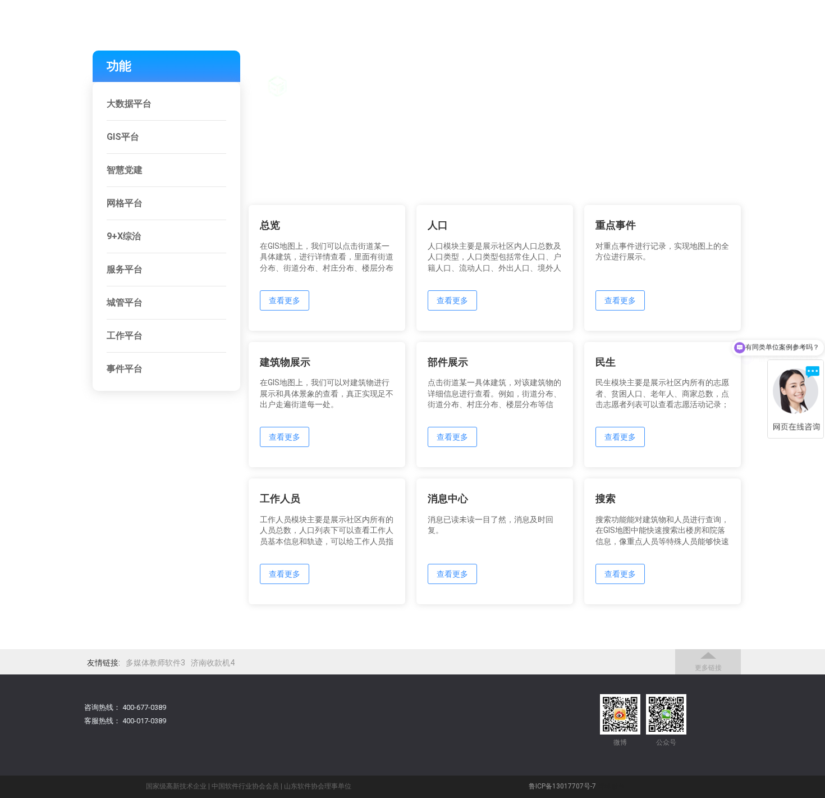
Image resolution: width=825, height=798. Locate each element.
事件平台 (125, 368)
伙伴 (705, 71)
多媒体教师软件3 (155, 662)
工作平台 (125, 335)
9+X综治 (124, 236)
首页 (537, 71)
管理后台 (611, 786)
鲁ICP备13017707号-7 (562, 786)
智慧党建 (125, 170)
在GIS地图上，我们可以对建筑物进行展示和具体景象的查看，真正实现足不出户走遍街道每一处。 (326, 393)
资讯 (762, 71)
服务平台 (125, 269)
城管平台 (125, 302)
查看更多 (284, 300)
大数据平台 (129, 103)
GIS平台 (123, 136)
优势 (649, 71)
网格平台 (125, 203)
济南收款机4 (213, 662)
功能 (593, 71)
